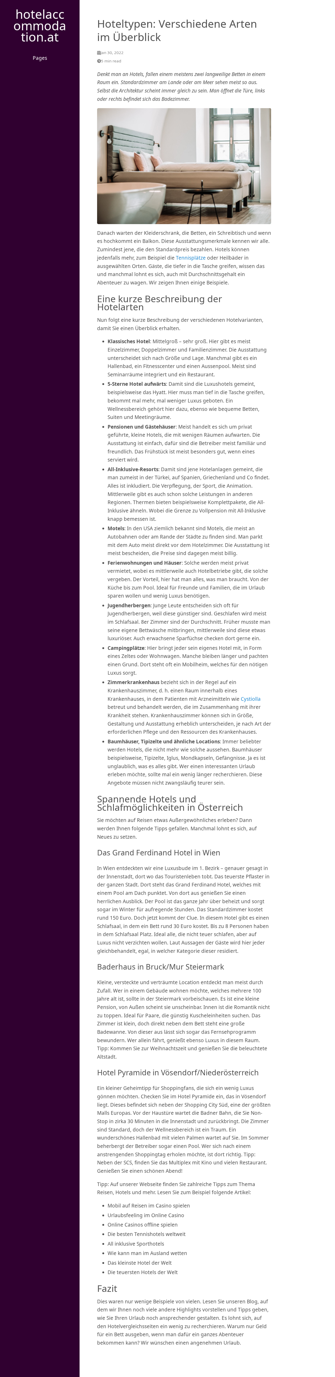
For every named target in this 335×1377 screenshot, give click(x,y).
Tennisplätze (191, 257)
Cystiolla (251, 699)
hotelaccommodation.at (39, 25)
